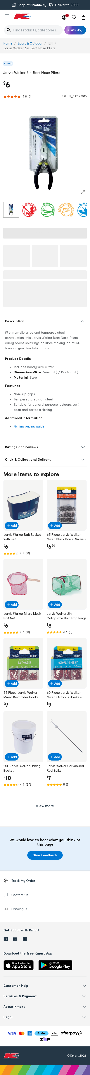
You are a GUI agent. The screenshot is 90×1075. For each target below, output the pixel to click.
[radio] (11, 210)
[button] (7, 16)
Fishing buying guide (29, 426)
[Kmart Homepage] (22, 16)
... (50, 43)
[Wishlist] (73, 17)
